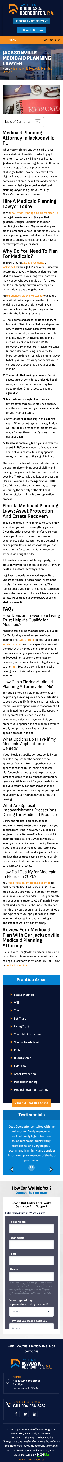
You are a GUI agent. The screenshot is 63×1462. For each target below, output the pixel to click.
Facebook (16, 1424)
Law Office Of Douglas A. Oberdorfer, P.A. (34, 213)
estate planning (12, 644)
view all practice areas (31, 1103)
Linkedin (34, 1424)
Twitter (25, 1424)
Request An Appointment (31, 21)
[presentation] (11, 1180)
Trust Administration (27, 1034)
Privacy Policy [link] (45, 1448)
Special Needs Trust (27, 1042)
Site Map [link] (29, 1448)
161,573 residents (33, 263)
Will (16, 1002)
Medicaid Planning (26, 1082)
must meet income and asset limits (29, 883)
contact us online (16, 965)
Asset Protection (25, 1074)
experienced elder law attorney (25, 295)
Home (11, 1357)
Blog (52, 1357)
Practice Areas (38, 1357)
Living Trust (21, 1026)
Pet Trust (20, 1018)
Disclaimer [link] (16, 1448)
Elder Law (20, 1066)
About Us (21, 1357)
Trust (17, 1010)
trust (13, 666)
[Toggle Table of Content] (36, 122)
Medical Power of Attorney (31, 1090)
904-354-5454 (52, 40)
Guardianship (22, 1058)
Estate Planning (24, 995)
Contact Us (31, 1362)
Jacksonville (10, 267)
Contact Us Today (31, 30)
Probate (19, 1050)
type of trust (26, 640)
